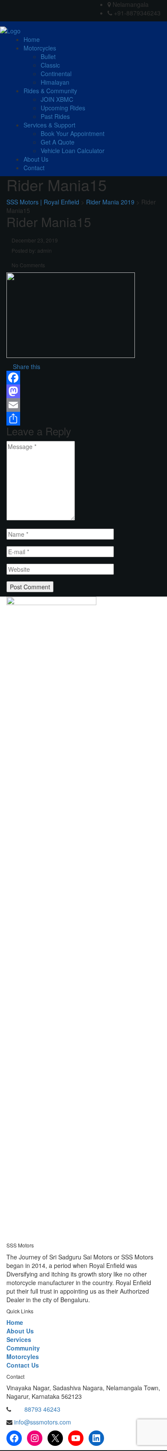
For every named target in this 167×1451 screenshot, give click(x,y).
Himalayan (55, 82)
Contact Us (22, 1365)
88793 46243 (42, 1409)
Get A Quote (58, 142)
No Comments (27, 265)
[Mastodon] (83, 391)
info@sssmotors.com (41, 1422)
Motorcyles (22, 1356)
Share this (25, 366)
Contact (34, 167)
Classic (50, 65)
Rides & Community (50, 90)
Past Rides (55, 116)
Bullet (48, 56)
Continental (56, 73)
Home (32, 39)
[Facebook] (83, 377)
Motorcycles (40, 48)
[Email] (83, 405)
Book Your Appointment (72, 133)
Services (18, 1339)
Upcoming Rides (63, 107)
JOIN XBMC (57, 99)
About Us (36, 159)
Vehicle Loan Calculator (72, 150)
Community (23, 1348)
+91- (18, 1410)
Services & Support (49, 125)
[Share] (83, 419)
